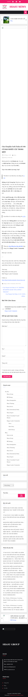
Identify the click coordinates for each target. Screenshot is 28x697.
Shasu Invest (10, 406)
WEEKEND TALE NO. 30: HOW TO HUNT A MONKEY (15, 308)
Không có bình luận (8, 158)
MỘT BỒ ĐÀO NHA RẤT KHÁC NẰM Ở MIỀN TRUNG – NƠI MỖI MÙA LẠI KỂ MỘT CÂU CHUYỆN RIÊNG (13, 531)
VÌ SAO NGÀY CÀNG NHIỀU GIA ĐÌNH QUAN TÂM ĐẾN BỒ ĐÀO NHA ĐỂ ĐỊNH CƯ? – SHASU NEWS (14, 555)
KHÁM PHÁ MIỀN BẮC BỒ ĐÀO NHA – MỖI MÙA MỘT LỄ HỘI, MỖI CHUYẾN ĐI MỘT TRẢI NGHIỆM (13, 539)
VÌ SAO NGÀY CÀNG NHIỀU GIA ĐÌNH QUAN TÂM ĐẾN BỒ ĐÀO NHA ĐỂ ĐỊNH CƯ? (14, 517)
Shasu (15, 155)
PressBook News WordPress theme (16, 695)
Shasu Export (10, 412)
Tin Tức (7, 391)
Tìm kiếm (5, 493)
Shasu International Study (13, 409)
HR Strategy (10, 397)
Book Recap (12, 429)
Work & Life (10, 435)
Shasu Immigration (11, 400)
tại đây (24, 216)
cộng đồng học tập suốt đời (15, 246)
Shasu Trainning (11, 447)
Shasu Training (10, 403)
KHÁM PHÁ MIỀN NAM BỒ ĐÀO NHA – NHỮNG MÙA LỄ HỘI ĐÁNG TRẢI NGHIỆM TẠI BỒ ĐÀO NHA (13, 524)
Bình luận (5, 326)
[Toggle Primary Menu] (25, 12)
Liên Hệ (8, 1)
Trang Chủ (6, 683)
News (10, 423)
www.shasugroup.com (11, 669)
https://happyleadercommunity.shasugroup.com (13, 280)
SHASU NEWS (18, 6)
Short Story (18, 283)
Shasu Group (10, 394)
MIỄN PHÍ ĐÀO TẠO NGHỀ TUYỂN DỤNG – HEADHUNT (17, 617)
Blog (11, 21)
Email (4, 356)
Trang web (4, 363)
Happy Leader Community (9, 283)
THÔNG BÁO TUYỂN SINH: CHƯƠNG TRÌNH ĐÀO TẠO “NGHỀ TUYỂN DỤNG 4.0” (13, 510)
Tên (3, 349)
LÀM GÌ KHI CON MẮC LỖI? (18, 18)
